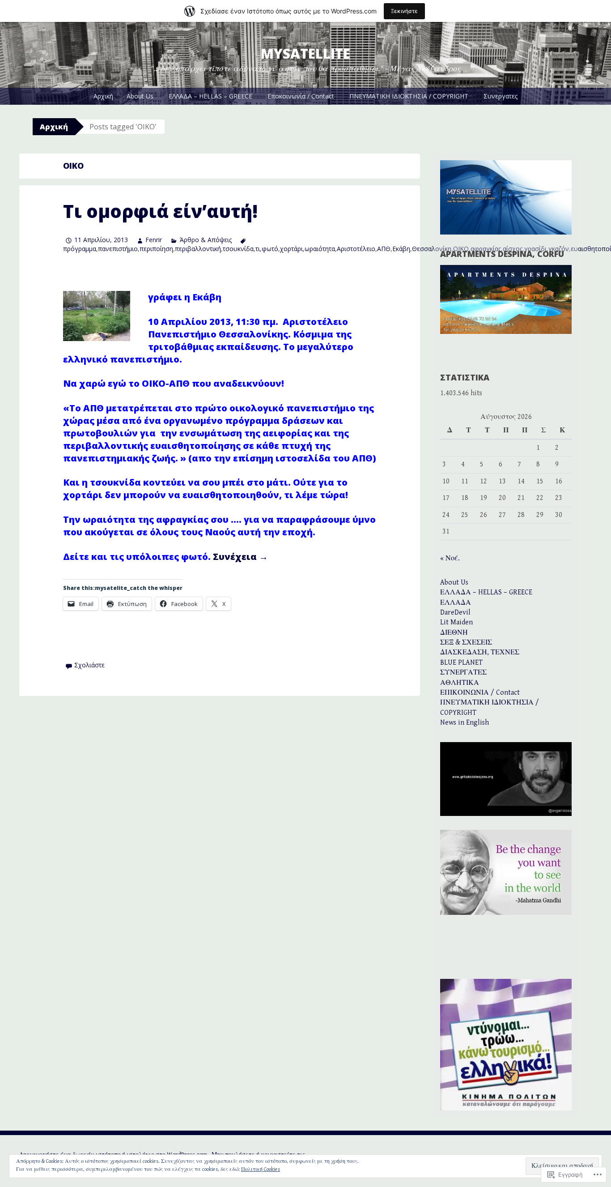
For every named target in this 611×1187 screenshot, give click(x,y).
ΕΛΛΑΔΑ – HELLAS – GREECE (210, 96)
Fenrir (153, 239)
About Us (140, 96)
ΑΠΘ (383, 248)
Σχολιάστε (89, 665)
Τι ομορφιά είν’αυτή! (160, 211)
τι (257, 248)
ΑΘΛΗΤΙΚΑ (459, 683)
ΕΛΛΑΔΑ (455, 602)
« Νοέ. (450, 558)
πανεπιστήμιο (118, 248)
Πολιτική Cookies (260, 1169)
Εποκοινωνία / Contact (300, 96)
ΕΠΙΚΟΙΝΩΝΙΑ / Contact (480, 692)
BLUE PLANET (461, 662)
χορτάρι (291, 248)
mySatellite (305, 53)
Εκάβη (401, 248)
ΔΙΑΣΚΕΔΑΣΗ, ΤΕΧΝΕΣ (479, 652)
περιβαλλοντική (198, 248)
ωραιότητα (320, 248)
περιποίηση (156, 248)
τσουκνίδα (238, 248)
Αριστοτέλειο (356, 248)
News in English (464, 722)
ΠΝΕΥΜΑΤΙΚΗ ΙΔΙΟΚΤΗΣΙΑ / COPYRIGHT (408, 96)
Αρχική (103, 96)
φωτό (270, 248)
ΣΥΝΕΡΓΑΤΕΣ (463, 672)
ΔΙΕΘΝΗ (454, 632)
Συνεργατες (501, 96)
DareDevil (455, 612)
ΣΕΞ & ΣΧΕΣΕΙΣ (466, 642)
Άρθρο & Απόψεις (205, 239)
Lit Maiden (456, 622)
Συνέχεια (240, 557)
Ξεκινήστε (404, 11)
